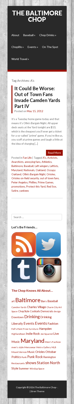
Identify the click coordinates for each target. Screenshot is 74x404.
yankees (24, 190)
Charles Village (36, 307)
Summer (24, 368)
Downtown (17, 317)
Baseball (29, 35)
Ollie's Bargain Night (33, 174)
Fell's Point (16, 329)
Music (31, 351)
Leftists (54, 166)
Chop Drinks (47, 35)
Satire (14, 190)
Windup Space (37, 368)
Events (33, 47)
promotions (18, 186)
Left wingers (42, 166)
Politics (16, 357)
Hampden (45, 328)
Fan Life (27, 157)
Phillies (33, 182)
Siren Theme (37, 391)
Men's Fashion (53, 341)
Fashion (53, 323)
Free (25, 328)
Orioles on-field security (25, 178)
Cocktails (35, 311)
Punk (24, 357)
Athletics (47, 161)
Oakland (41, 170)
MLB (54, 347)
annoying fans (32, 161)
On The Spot (50, 47)
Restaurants (18, 363)
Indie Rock (33, 333)
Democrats (47, 311)
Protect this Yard (36, 186)
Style (14, 368)
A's (44, 157)
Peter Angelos (19, 182)
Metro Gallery (43, 347)
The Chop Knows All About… (32, 290)
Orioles (51, 174)
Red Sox (51, 186)
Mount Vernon (19, 352)
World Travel (20, 59)
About (15, 35)
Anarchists (17, 161)
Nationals (29, 170)
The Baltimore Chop (37, 16)
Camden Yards (18, 307)
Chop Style (23, 311)
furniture (33, 329)
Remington (49, 357)
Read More (54, 152)
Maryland (16, 170)
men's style (17, 347)
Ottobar (50, 351)
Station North (48, 362)
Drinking (32, 316)
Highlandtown (18, 334)
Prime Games (45, 182)
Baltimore (17, 166)
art (13, 301)
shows (30, 362)
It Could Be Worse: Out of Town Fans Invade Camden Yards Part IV (37, 97)
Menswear (30, 347)
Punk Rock (35, 357)
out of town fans (49, 178)
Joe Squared (46, 334)
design (57, 311)
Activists (52, 157)
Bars (44, 301)
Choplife (17, 47)
